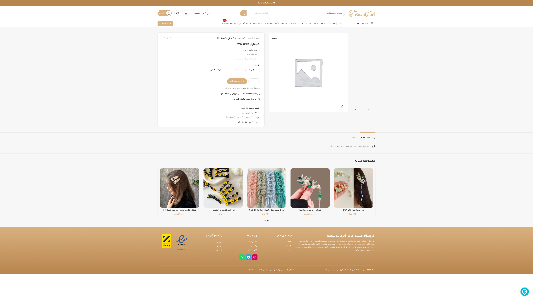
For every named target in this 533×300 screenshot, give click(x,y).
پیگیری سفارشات (165, 23)
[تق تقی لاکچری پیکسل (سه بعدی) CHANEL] (179, 188)
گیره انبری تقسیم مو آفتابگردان (223, 210)
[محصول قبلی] (170, 38)
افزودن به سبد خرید (237, 81)
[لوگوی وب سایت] (361, 13)
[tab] (367, 136)
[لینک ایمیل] (246, 123)
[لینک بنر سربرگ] (266, 3)
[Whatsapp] (242, 257)
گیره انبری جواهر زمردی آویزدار (310, 210)
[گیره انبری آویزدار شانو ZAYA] (353, 188)
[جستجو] (243, 13)
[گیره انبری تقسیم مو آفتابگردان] (223, 188)
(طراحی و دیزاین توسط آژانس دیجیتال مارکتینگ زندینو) (271, 270)
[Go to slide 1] (268, 221)
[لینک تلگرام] (239, 123)
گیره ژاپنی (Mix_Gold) (234, 117)
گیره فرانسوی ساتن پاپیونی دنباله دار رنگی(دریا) (267, 210)
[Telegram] (248, 257)
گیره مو (250, 38)
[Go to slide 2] (265, 221)
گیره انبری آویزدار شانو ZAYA (354, 210)
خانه (258, 38)
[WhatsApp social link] (242, 123)
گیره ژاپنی (241, 38)
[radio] (250, 70)
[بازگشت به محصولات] (167, 38)
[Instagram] (254, 257)
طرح (257, 65)
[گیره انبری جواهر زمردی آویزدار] (310, 188)
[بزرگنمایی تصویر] (342, 106)
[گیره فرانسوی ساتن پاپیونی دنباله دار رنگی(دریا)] (266, 188)
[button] (369, 110)
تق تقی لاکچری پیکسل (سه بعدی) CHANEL (179, 210)
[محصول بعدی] (164, 38)
